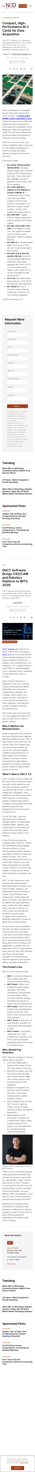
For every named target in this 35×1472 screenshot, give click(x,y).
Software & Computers (10, 18)
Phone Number (12, 355)
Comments (11, 395)
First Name (12, 331)
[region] (17, 1464)
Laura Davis (17, 603)
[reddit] (21, 69)
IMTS (4, 565)
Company (10, 363)
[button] (3, 6)
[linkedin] (14, 69)
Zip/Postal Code (13, 379)
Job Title (11, 371)
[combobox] (17, 390)
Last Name (12, 339)
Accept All (17, 1468)
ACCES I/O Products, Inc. (22, 54)
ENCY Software (8, 649)
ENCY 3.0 (6, 655)
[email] (24, 69)
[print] (32, 69)
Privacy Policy (24, 1462)
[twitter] (17, 69)
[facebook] (10, 69)
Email (9, 347)
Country (10, 387)
